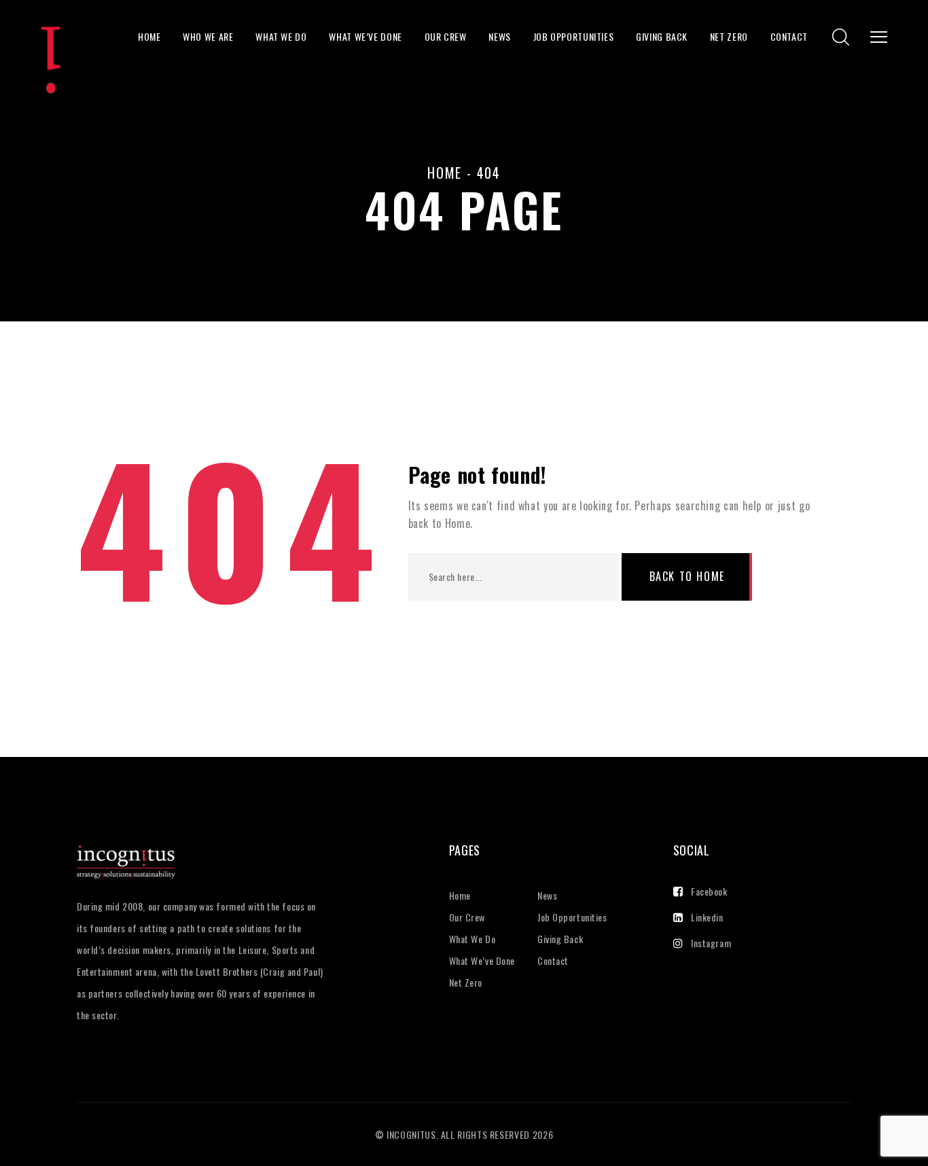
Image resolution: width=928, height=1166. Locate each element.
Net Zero (729, 36)
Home (149, 36)
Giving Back (662, 36)
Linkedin (707, 917)
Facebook (709, 891)
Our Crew (446, 36)
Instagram (711, 943)
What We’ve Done (365, 36)
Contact (789, 36)
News (499, 36)
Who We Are (208, 36)
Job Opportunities (573, 36)
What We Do (280, 36)
